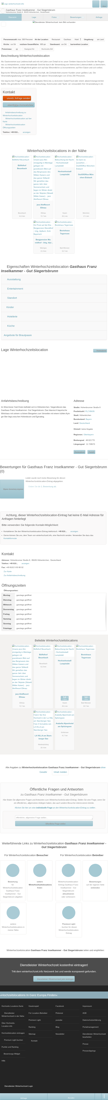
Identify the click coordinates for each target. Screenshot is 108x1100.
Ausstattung (14, 279)
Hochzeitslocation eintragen (13, 1033)
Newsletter (60, 1034)
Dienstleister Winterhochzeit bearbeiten (94, 1035)
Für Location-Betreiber (38, 1013)
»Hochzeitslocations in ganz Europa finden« (28, 995)
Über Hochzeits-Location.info (8, 1024)
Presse (85, 1044)
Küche (11, 325)
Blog (57, 1027)
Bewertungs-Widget (12, 1054)
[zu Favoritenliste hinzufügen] (3, 24)
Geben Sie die (42, 486)
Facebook (60, 1006)
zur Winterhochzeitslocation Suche (3, 11)
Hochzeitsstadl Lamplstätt (64, 172)
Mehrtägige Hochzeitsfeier (20, 105)
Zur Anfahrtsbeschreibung (14, 575)
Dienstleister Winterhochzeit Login (18, 1086)
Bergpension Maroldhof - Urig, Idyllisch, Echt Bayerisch (43, 242)
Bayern (89, 419)
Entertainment (15, 288)
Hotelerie (12, 316)
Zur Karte (8, 571)
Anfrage (98, 17)
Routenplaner (101, 351)
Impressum (87, 1006)
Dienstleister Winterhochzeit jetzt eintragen (55, 979)
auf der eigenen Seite (95, 885)
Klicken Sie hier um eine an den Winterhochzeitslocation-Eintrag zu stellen (55, 808)
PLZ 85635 (90, 411)
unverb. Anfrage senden (18, 98)
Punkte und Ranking (10, 1047)
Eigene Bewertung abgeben (13, 489)
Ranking (32, 1027)
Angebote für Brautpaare (18, 335)
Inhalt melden (60, 772)
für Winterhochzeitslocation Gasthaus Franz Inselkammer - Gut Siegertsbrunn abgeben (13, 889)
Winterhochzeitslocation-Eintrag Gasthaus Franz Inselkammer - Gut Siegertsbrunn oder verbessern (68, 889)
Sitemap (32, 1034)
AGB (84, 1013)
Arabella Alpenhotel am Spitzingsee (64, 724)
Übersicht (12, 17)
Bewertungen (76, 17)
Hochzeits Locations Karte (12, 1006)
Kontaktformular (10, 538)
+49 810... (15, 132)
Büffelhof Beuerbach (22, 166)
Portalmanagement (91, 1027)
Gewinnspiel (34, 1006)
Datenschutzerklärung (92, 1020)
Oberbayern (89, 434)
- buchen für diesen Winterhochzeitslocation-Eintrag (69, 928)
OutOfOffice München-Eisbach (86, 176)
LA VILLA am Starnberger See (43, 737)
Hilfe (3, 1061)
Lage (33, 17)
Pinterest (59, 1013)
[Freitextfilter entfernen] (96, 4)
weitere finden (40, 885)
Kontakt (91, 452)
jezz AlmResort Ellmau (43, 206)
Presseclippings (89, 1051)
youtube (59, 1020)
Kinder (10, 307)
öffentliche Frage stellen (55, 823)
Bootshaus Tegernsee (65, 232)
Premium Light (102, 154)
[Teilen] (98, 1096)
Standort (12, 297)
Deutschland (84, 423)
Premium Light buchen (13, 1040)
